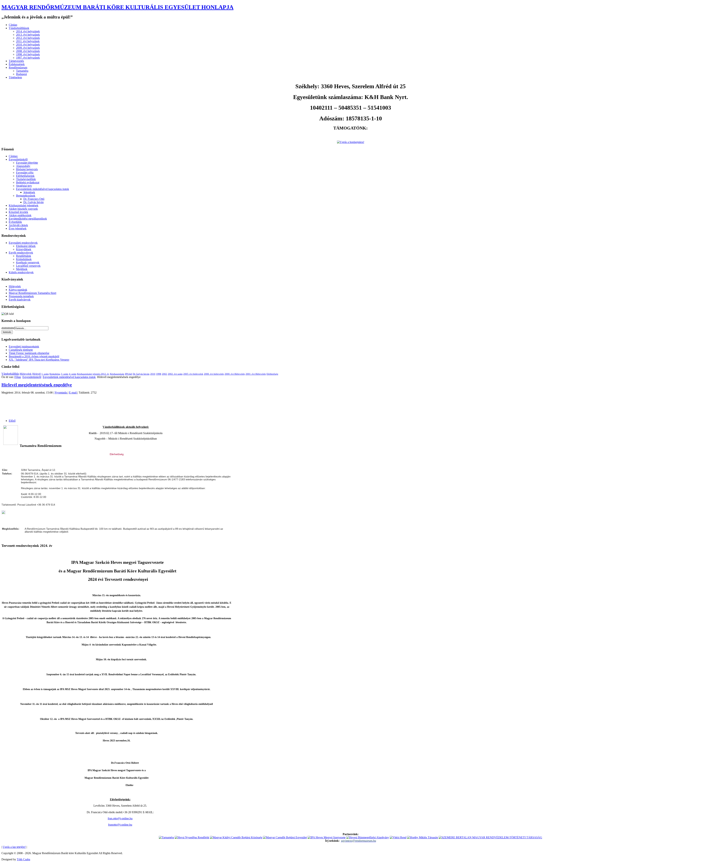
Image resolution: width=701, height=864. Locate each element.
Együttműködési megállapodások (28, 218)
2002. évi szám (175, 374)
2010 (152, 374)
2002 (164, 374)
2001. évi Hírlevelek (256, 374)
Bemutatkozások (25, 195)
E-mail (73, 392)
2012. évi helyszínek (28, 37)
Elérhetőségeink (25, 175)
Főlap (17, 377)
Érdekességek (17, 64)
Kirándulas (54, 374)
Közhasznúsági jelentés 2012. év (93, 374)
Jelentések (29, 192)
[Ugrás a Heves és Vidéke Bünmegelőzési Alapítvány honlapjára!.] (367, 837)
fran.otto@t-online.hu (120, 818)
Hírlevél (36, 374)
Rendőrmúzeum (18, 67)
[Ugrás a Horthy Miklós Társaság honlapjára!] (422, 837)
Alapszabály (23, 166)
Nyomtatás (61, 392)
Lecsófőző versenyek (28, 265)
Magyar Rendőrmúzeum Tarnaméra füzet (32, 293)
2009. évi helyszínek (28, 47)
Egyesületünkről (18, 159)
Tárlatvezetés (16, 60)
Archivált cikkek (18, 225)
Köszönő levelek (18, 212)
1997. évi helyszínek (28, 57)
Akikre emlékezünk (20, 215)
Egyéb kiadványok (19, 299)
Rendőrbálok (23, 255)
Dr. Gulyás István (33, 202)
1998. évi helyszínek (28, 54)
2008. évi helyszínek (28, 51)
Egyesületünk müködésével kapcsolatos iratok (42, 189)
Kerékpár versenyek (27, 262)
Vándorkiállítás (10, 373)
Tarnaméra (22, 70)
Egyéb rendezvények (21, 252)
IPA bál (128, 374)
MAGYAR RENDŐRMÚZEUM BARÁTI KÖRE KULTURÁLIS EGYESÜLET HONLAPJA (117, 7)
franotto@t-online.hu (120, 824)
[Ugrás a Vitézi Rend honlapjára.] (398, 837)
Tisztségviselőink (26, 179)
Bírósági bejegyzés (27, 169)
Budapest (21, 74)
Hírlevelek (15, 286)
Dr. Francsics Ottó (33, 198)
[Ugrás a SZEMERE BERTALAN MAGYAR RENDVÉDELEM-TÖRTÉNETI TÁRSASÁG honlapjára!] (490, 837)
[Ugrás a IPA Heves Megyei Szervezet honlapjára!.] (327, 837)
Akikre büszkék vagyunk (23, 208)
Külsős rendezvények (21, 272)
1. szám (45, 374)
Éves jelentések (17, 228)
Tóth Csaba (23, 859)
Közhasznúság (117, 374)
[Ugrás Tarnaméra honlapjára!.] (166, 837)
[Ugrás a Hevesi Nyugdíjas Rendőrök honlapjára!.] (192, 837)
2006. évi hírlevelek (214, 374)
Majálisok (21, 269)
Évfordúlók (15, 221)
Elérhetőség (272, 374)
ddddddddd (8, 328)
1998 (158, 374)
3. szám (64, 374)
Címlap (13, 24)
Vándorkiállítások (19, 28)
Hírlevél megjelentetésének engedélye (36, 384)
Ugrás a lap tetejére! (14, 846)
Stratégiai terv (24, 185)
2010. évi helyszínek (28, 44)
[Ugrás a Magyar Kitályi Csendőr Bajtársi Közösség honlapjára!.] (236, 837)
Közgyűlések (23, 249)
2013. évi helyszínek (28, 34)
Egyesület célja (24, 172)
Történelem (15, 77)
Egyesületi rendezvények (23, 242)
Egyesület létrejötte (27, 162)
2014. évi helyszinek (28, 31)
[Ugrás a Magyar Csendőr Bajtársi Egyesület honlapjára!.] (285, 837)
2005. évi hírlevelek (193, 374)
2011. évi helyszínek (28, 41)
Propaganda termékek (21, 296)
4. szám (72, 374)
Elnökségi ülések (26, 246)
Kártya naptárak (18, 289)
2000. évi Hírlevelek (235, 374)
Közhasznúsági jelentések (23, 205)
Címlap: (13, 156)
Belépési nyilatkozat (27, 182)
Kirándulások (24, 259)
